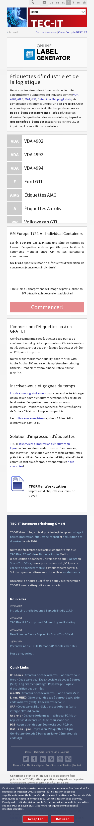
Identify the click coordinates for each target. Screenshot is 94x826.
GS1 (33, 99)
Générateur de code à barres (46, 697)
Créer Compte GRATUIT (72, 32)
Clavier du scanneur (56, 720)
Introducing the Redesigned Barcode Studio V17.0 (41, 610)
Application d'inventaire (25, 720)
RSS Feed (51, 759)
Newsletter (68, 759)
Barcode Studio (49, 554)
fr (68, 2)
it (73, 2)
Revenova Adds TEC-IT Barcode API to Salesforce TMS (43, 646)
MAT (27, 99)
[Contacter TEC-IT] (34, 2)
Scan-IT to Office (20, 563)
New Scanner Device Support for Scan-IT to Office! (41, 634)
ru (78, 2)
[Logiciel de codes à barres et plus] (17, 17)
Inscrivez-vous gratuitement (28, 393)
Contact (77, 765)
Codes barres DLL (28, 706)
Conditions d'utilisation (58, 765)
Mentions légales (12, 809)
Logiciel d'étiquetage (32, 684)
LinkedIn (43, 759)
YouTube (60, 759)
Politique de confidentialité (62, 805)
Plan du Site (19, 765)
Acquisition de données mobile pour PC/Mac (45, 724)
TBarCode (29, 554)
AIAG (20, 99)
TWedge (72, 559)
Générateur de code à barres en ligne (33, 733)
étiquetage (42, 537)
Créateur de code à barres (41, 675)
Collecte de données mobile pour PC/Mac (49, 715)
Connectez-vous (46, 32)
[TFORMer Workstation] (17, 490)
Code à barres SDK (67, 693)
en (57, 2)
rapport (54, 537)
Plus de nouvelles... (22, 653)
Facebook (34, 759)
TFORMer (16, 554)
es (63, 2)
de (51, 2)
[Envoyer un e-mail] (44, 3)
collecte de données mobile (27, 568)
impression (26, 537)
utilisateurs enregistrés (29, 418)
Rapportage (55, 684)
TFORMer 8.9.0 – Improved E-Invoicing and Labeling (42, 622)
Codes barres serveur (51, 702)
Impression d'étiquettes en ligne (53, 729)
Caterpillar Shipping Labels (54, 99)
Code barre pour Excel (32, 679)
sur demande (71, 572)
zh (84, 2)
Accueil (13, 32)
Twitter (26, 759)
